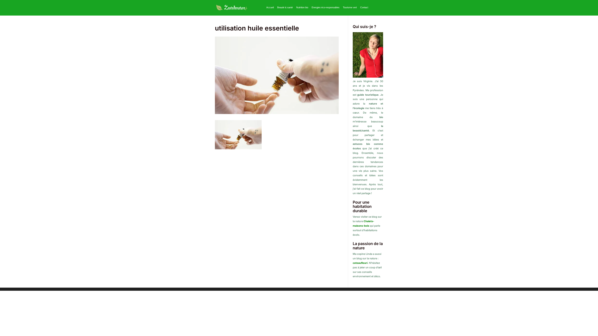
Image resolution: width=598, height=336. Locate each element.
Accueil (270, 7)
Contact (364, 7)
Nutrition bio (302, 7)
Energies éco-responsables (325, 7)
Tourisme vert (350, 7)
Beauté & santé (285, 7)
